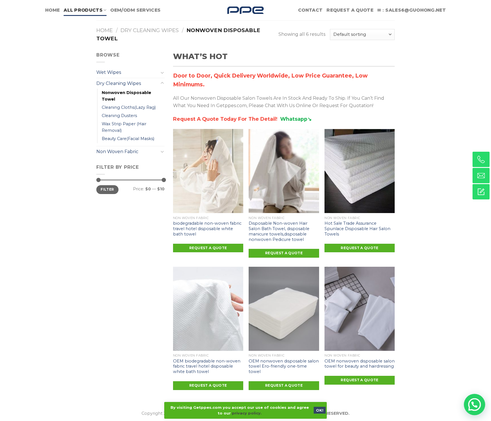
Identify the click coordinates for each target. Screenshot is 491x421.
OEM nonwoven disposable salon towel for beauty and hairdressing (359, 364)
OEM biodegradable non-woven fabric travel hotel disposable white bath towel (206, 366)
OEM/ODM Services (135, 10)
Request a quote (208, 248)
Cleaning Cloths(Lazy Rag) (129, 107)
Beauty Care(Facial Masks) (128, 138)
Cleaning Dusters (119, 115)
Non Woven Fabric (117, 151)
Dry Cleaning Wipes (149, 30)
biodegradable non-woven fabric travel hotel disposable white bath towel (207, 228)
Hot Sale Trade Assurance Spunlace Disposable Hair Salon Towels (357, 228)
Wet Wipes (108, 72)
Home (52, 10)
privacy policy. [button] (247, 413)
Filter (107, 189)
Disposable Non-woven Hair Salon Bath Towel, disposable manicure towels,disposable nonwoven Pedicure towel (279, 231)
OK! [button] (319, 410)
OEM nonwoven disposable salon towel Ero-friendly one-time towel (284, 366)
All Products (83, 10)
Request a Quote (349, 10)
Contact (310, 10)
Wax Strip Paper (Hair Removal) (124, 127)
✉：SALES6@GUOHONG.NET (411, 10)
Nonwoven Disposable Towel (126, 96)
